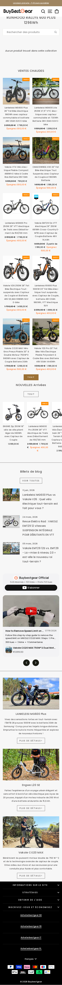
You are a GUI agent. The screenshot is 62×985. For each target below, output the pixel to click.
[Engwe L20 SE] (31, 764)
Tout (31, 377)
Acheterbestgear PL (31, 948)
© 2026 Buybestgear (31, 981)
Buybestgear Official (34, 578)
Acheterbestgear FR (31, 926)
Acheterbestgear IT (31, 937)
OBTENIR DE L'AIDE (30, 899)
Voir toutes (31, 480)
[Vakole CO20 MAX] (31, 832)
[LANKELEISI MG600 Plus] (31, 693)
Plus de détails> (31, 740)
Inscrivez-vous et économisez (30, 907)
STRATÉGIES (30, 892)
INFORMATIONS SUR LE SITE (30, 885)
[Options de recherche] (56, 32)
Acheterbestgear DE (31, 915)
